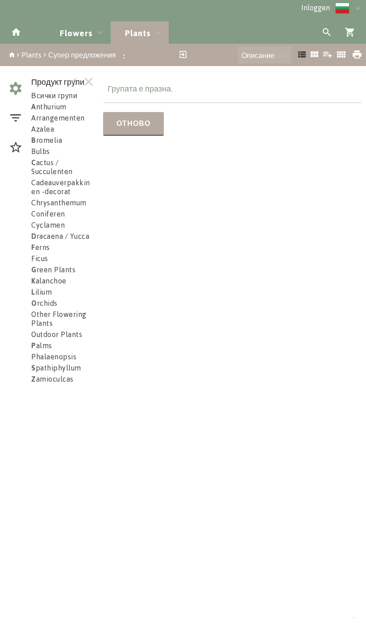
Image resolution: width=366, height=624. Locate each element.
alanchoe (49, 280)
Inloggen (315, 7)
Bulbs (40, 151)
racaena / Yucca (60, 236)
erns (40, 247)
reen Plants (53, 269)
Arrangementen (58, 117)
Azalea (42, 129)
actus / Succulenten (52, 167)
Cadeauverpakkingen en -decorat (67, 187)
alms (41, 345)
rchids (44, 303)
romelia (46, 140)
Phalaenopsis (53, 356)
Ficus (39, 258)
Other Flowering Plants (59, 319)
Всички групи (54, 95)
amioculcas (52, 378)
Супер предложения (82, 54)
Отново (133, 123)
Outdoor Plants (56, 334)
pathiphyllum (56, 367)
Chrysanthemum (59, 202)
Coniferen (48, 213)
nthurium (49, 106)
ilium (41, 291)
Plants (31, 54)
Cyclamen (48, 224)
